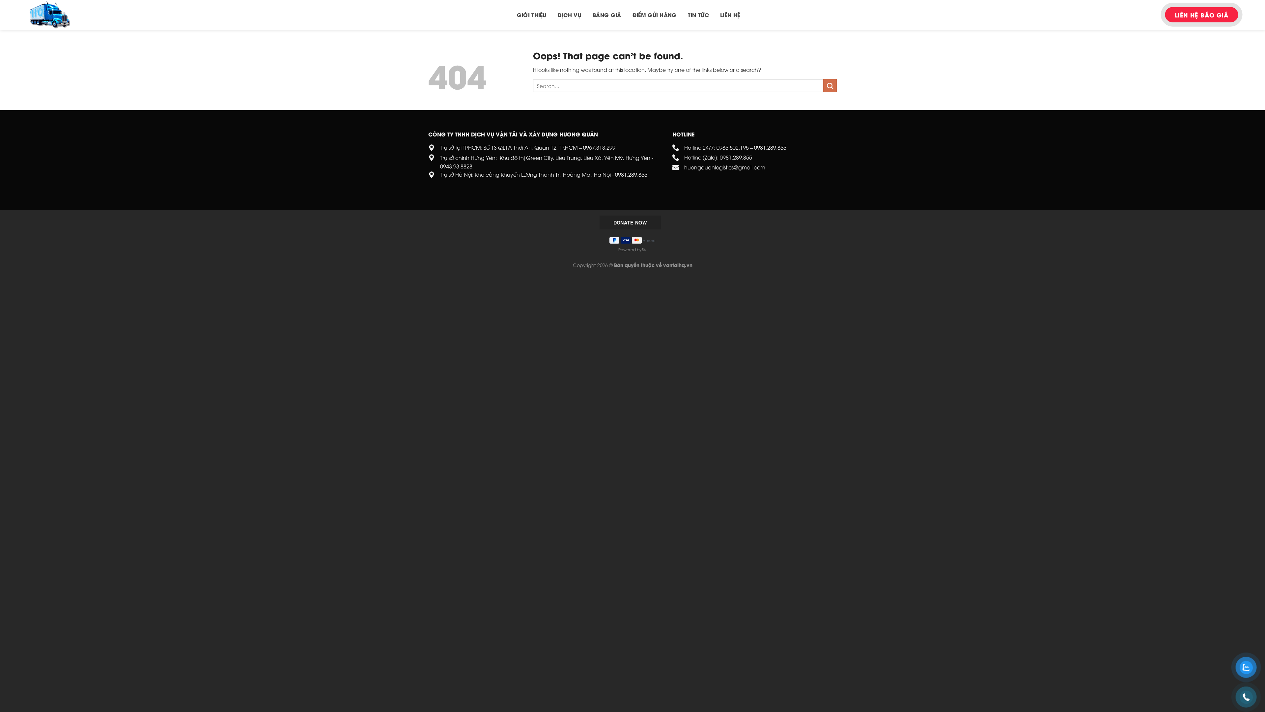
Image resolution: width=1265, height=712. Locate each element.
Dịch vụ (569, 14)
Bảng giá (607, 14)
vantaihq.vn (677, 264)
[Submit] (830, 85)
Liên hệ (730, 14)
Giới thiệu (532, 14)
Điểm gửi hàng (654, 14)
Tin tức (698, 14)
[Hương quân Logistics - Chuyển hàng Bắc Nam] (59, 15)
